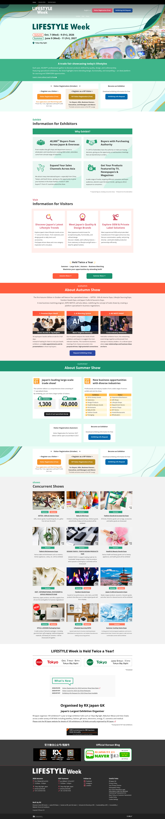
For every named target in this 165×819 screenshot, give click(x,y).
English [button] (86, 10)
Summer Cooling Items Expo (116, 628)
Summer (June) (52, 2)
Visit (83, 16)
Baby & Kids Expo (82, 516)
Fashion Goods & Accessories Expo (116, 516)
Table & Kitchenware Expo (48, 551)
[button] (102, 10)
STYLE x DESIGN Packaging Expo (48, 628)
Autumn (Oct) (41, 2)
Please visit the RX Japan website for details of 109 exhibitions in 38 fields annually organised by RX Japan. (73, 721)
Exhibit (78, 16)
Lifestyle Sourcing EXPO (82, 628)
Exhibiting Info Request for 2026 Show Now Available (80, 693)
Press (87, 16)
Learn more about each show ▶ (45, 77)
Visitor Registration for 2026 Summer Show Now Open (80, 688)
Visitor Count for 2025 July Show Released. (76, 691)
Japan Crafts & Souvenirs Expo (116, 592)
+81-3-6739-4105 (40, 791)
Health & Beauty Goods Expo (116, 551)
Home (34, 2)
